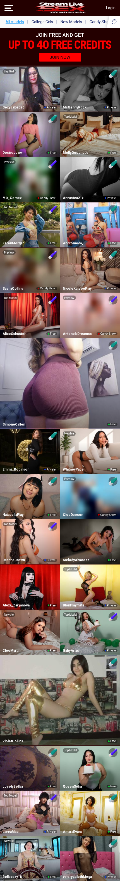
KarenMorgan (13, 243)
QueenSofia (72, 786)
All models (15, 22)
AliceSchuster (14, 334)
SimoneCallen (14, 424)
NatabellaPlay (13, 515)
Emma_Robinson (16, 469)
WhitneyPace (73, 469)
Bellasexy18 (12, 877)
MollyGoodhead (75, 153)
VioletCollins (13, 741)
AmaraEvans (73, 832)
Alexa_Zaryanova (16, 605)
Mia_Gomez (12, 198)
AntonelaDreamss (77, 334)
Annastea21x (73, 198)
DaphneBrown (14, 560)
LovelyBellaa (13, 786)
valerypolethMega (77, 877)
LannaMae (11, 832)
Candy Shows (102, 22)
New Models (71, 22)
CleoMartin (11, 651)
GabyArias (71, 651)
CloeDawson (73, 515)
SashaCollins (13, 288)
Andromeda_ (73, 243)
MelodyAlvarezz (76, 560)
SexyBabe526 (13, 107)
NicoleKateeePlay (77, 288)
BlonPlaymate (74, 605)
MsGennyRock (75, 107)
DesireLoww (13, 153)
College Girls (42, 22)
